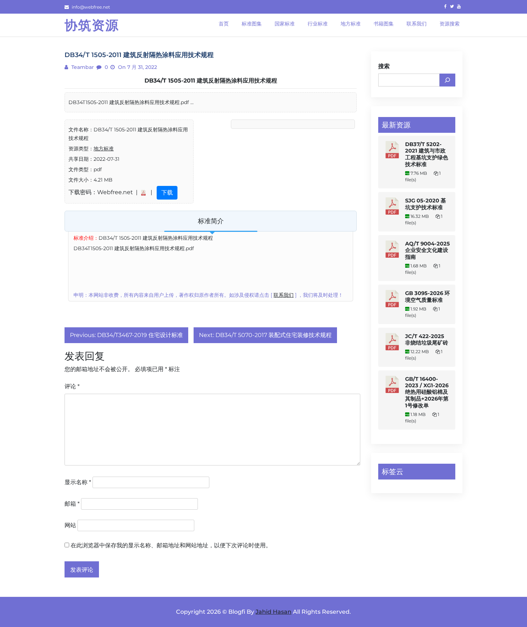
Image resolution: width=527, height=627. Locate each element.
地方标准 (104, 148)
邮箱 (72, 503)
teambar (82, 67)
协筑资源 (92, 25)
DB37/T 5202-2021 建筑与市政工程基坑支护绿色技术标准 (426, 154)
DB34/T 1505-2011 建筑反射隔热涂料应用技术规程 (210, 80)
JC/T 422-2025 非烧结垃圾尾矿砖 (426, 339)
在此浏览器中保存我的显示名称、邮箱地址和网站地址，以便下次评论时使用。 (171, 545)
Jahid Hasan (273, 611)
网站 (70, 525)
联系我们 (284, 295)
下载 (167, 192)
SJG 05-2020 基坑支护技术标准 (425, 204)
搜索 (384, 66)
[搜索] (447, 80)
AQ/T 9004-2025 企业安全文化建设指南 (427, 250)
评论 (72, 386)
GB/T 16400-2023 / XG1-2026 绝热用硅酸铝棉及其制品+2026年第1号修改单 (426, 392)
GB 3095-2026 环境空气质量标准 (427, 296)
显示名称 (78, 482)
